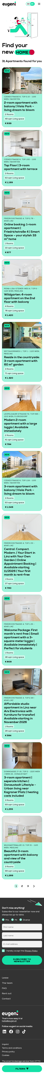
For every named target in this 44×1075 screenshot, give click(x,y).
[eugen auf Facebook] (11, 1031)
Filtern (20, 1069)
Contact (6, 999)
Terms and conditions (12, 1048)
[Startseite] (9, 3)
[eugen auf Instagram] (17, 1031)
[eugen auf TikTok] (24, 1031)
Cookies (5, 1055)
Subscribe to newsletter (22, 960)
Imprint (5, 1045)
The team (7, 983)
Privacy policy (8, 1052)
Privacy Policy (31, 951)
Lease (5, 978)
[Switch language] (30, 4)
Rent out (6, 994)
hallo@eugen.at (9, 1021)
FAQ (4, 988)
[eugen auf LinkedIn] (4, 1031)
